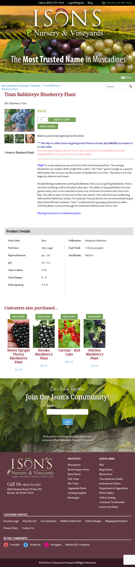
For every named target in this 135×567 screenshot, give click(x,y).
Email (50, 405)
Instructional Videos (110, 483)
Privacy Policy (11, 528)
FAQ (101, 464)
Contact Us (28, 528)
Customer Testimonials (111, 502)
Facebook (35, 544)
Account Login (11, 521)
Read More (19, 316)
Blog (90, 2)
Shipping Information (116, 521)
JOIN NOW (67, 423)
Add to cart (62, 119)
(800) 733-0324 (23, 484)
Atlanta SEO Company (77, 544)
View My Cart (30, 521)
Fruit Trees (73, 478)
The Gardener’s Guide (111, 478)
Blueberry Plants (25, 152)
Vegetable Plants (77, 488)
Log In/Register (76, 2)
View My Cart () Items (119, 2)
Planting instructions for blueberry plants (59, 213)
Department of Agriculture (113, 488)
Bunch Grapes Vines (78, 469)
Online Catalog (107, 497)
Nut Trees (73, 483)
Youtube (15, 544)
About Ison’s (105, 474)
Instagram (56, 544)
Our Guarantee (48, 521)
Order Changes (93, 521)
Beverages (73, 497)
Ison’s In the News (108, 507)
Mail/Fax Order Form (70, 521)
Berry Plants (74, 474)
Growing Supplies (77, 492)
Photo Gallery (106, 492)
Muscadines (74, 464)
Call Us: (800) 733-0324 (51, 2)
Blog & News (106, 469)
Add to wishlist (48, 126)
